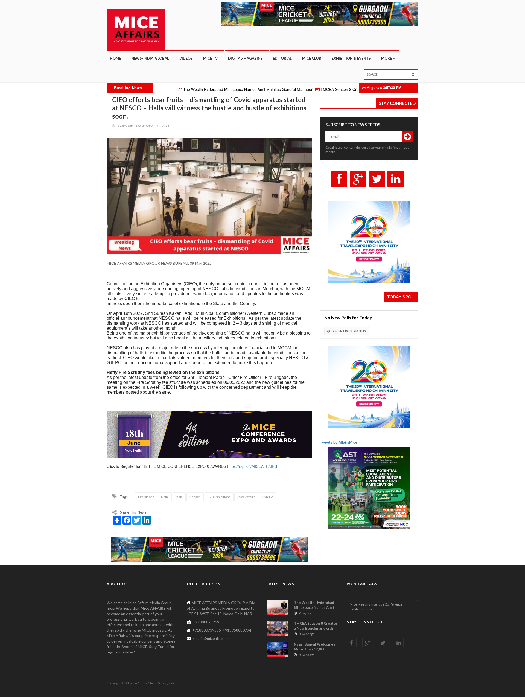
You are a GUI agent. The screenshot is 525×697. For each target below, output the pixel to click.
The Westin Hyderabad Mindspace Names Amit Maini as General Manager (211, 89)
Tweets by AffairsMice (338, 442)
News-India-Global (150, 58)
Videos (186, 58)
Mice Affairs (246, 497)
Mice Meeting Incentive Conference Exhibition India (376, 606)
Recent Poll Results (349, 331)
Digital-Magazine (245, 58)
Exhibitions (146, 497)
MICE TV (210, 58)
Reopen (195, 497)
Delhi (165, 497)
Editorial (282, 58)
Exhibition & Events (351, 58)
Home (115, 58)
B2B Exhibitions (219, 497)
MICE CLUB (311, 58)
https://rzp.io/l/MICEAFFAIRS (252, 466)
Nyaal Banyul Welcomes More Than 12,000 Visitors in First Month (314, 649)
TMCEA (267, 497)
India (179, 497)
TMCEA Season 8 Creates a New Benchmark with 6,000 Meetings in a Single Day (354, 89)
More (386, 58)
